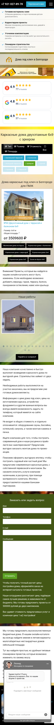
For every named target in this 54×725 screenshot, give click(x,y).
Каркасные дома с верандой (16, 252)
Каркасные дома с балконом (39, 246)
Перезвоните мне (36, 4)
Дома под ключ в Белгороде (31, 59)
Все (44, 150)
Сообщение (8, 539)
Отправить (10, 576)
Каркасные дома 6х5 (18, 259)
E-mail (5, 528)
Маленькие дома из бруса (13, 246)
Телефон (6, 517)
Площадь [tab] (12, 151)
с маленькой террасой (13, 158)
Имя (5, 506)
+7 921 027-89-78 (12, 4)
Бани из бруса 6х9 (37, 259)
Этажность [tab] (35, 146)
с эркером (30, 164)
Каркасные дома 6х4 (40, 252)
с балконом (31, 158)
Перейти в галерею (26, 357)
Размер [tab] (20, 146)
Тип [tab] (9, 146)
